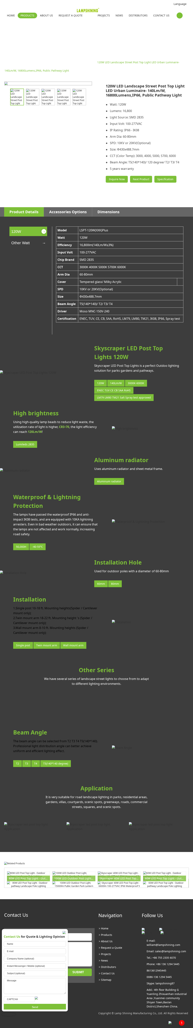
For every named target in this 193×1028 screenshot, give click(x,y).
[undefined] (48, 83)
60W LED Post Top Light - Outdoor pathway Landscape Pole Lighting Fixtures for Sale (165, 878)
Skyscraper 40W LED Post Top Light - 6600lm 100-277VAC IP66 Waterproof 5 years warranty (120, 878)
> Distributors (107, 967)
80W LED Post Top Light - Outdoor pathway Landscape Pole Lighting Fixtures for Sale (29, 878)
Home (11, 15)
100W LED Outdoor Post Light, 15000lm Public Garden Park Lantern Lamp (74, 878)
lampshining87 (165, 983)
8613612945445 (156, 970)
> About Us (106, 941)
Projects (104, 15)
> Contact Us (107, 973)
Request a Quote (71, 15)
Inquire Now (117, 179)
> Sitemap (105, 980)
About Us (46, 15)
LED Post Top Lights (41, 62)
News (119, 15)
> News (103, 960)
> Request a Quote (110, 947)
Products (27, 15)
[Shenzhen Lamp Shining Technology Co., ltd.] (93, 10)
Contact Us (161, 15)
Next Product (141, 179)
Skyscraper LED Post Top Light (75, 62)
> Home (103, 928)
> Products (105, 935)
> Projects (105, 954)
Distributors (138, 15)
